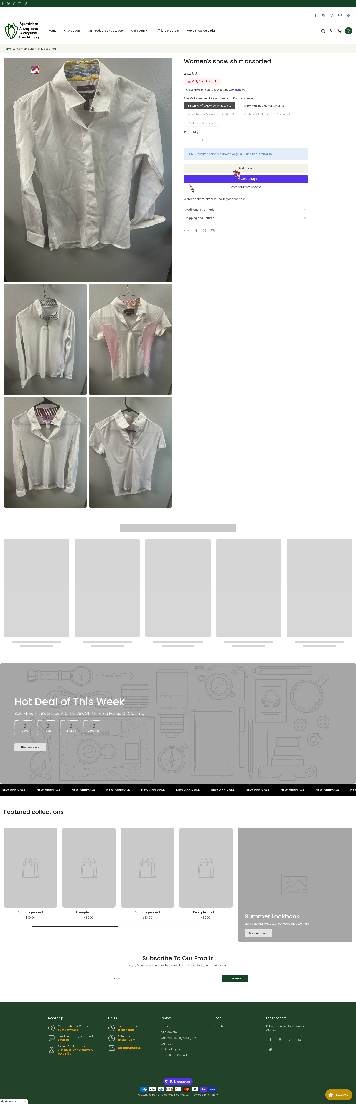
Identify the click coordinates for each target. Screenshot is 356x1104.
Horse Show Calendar (175, 1055)
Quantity (191, 132)
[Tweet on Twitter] (204, 231)
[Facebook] (3, 3)
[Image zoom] (88, 170)
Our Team (167, 1043)
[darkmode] (348, 30)
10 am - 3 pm (126, 1040)
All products (169, 1032)
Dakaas (21, 1101)
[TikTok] (14, 3)
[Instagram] (8, 3)
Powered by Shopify (205, 1095)
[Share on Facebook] (196, 231)
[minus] (188, 140)
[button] (246, 168)
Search (218, 1026)
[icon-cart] (339, 30)
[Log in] (331, 30)
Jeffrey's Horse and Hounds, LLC (169, 1095)
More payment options (246, 187)
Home (8, 49)
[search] (323, 30)
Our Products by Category (178, 1038)
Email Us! (64, 1040)
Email (117, 978)
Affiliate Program (172, 1049)
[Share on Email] (213, 231)
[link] (258, 933)
